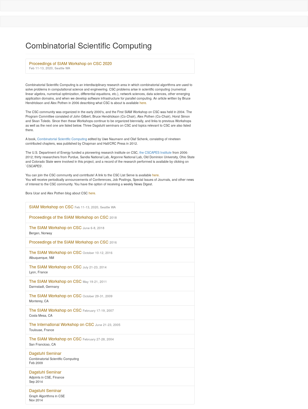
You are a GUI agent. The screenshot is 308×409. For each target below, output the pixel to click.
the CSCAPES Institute (155, 152)
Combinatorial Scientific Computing (62, 139)
